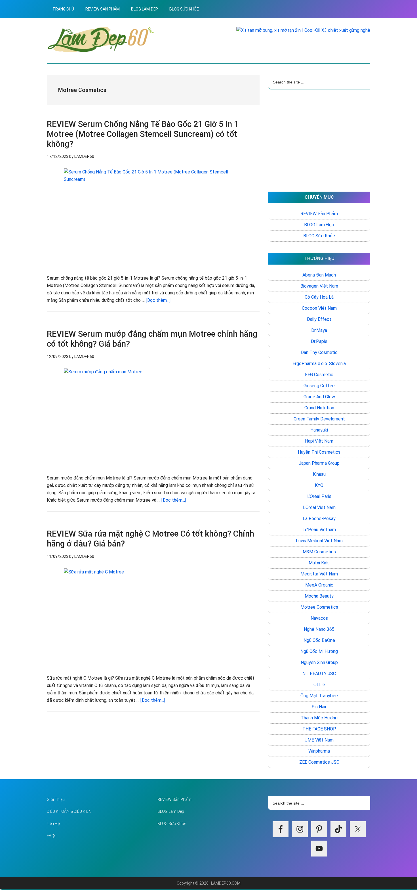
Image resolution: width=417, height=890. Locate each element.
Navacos (319, 618)
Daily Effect (319, 319)
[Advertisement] (319, 140)
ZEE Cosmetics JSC (319, 762)
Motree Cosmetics (319, 607)
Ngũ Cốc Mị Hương (319, 651)
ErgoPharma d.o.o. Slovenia (319, 363)
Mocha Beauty (319, 596)
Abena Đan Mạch (319, 275)
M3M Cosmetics (319, 551)
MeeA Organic (319, 585)
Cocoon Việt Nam (319, 308)
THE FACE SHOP (319, 729)
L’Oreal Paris (319, 496)
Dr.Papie (319, 341)
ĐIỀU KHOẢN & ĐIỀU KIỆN (69, 811)
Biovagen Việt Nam (319, 286)
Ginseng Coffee (319, 385)
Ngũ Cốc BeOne (319, 640)
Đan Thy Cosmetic (319, 352)
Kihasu (319, 474)
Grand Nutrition (319, 408)
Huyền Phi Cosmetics (319, 452)
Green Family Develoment (319, 419)
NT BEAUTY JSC (319, 673)
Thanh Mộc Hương (319, 718)
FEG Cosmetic (319, 374)
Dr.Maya (319, 330)
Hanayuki (319, 430)
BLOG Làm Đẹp (319, 224)
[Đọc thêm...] (158, 300)
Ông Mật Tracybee (319, 695)
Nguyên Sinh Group (319, 662)
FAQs (51, 836)
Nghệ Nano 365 (319, 629)
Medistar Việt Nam (319, 574)
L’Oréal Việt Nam (319, 507)
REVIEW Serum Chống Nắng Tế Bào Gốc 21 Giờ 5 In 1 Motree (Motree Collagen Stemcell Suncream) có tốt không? (143, 134)
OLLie (319, 684)
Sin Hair (319, 706)
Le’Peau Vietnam (319, 529)
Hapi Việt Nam (319, 441)
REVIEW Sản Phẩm (319, 213)
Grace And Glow (319, 396)
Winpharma (319, 751)
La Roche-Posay (319, 518)
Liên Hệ (53, 823)
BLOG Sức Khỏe (319, 235)
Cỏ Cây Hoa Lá (319, 297)
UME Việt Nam (319, 740)
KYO (319, 485)
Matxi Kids (319, 563)
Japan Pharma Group (319, 463)
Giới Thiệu (56, 799)
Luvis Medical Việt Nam (319, 540)
